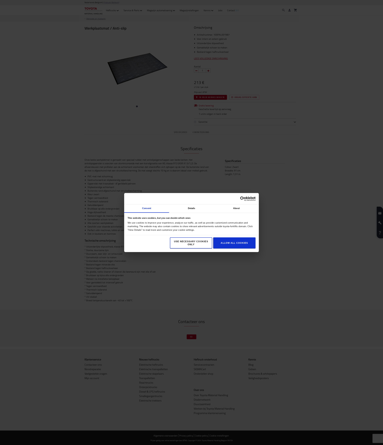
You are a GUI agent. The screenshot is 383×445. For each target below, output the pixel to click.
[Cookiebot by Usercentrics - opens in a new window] (242, 198)
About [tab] (236, 208)
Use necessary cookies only (191, 243)
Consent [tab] (146, 208)
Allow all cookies (234, 243)
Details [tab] (191, 208)
